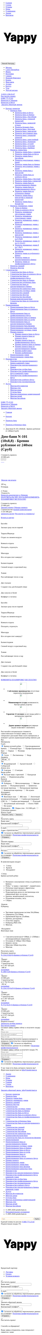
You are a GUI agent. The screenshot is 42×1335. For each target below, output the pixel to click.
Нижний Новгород (13, 78)
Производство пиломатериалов (18, 1183)
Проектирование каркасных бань (19, 1169)
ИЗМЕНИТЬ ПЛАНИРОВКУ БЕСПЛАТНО (20, 498)
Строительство (12, 1107)
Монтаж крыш (11, 1196)
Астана (8, 84)
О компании (10, 11)
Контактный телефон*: (10, 823)
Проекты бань (11, 1096)
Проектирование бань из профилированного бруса (16, 1155)
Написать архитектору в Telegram (14, 495)
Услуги (8, 1191)
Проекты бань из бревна (24, 115)
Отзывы (9, 7)
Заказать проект (7, 507)
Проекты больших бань (24, 127)
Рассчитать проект (8, 96)
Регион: (4, 851)
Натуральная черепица (29, 788)
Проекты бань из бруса (24, 113)
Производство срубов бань (16, 1179)
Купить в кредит (7, 518)
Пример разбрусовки (23, 351)
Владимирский (10, 764)
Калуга (8, 86)
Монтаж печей (11, 1204)
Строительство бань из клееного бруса (21, 1115)
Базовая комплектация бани (17, 1136)
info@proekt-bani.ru (29, 1090)
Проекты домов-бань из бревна (27, 164)
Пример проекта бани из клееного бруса (25, 337)
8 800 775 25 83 (7, 98)
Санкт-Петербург (12, 70)
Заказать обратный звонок (11, 105)
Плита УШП (33, 804)
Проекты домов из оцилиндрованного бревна (25, 259)
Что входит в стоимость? (25, 514)
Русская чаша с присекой (14, 775)
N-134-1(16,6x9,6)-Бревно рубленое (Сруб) (18, 988)
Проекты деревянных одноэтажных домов (23, 217)
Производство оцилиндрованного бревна (22, 1173)
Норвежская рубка (16, 777)
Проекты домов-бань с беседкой (27, 179)
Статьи (8, 5)
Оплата (8, 1274)
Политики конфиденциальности (25, 835)
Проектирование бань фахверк (18, 1167)
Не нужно (30, 790)
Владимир (10, 74)
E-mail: (3, 828)
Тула (7, 88)
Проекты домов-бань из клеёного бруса (24, 176)
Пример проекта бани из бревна (27, 344)
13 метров (19, 770)
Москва (9, 68)
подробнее (5, 970)
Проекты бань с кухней (24, 144)
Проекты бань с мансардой (25, 131)
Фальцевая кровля (17, 786)
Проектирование (12, 1140)
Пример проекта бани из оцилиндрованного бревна (25, 348)
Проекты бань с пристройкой (26, 140)
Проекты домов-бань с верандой (28, 181)
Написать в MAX (8, 102)
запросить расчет (7, 514)
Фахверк (21, 751)
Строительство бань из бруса (17, 1113)
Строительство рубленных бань (18, 1121)
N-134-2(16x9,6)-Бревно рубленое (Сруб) (17, 955)
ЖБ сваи (23, 797)
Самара (8, 76)
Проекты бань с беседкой (25, 129)
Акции (8, 13)
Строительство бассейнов (16, 1131)
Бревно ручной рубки (13, 746)
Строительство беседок (15, 1129)
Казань (8, 80)
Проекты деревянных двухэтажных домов (23, 213)
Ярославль (10, 82)
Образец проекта (20, 507)
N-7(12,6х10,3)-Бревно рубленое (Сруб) (16, 1005)
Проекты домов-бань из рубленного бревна (24, 192)
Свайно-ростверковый (20, 801)
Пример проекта (12, 1160)
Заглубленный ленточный (14, 804)
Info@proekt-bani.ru (29, 1070)
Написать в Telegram (9, 100)
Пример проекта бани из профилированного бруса (25, 341)
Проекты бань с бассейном (25, 117)
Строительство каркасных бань (18, 1133)
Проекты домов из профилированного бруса (25, 263)
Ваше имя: (5, 821)
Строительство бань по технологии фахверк (23, 1138)
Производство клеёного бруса (18, 1185)
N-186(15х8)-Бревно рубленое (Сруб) (15, 972)
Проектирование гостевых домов (19, 1146)
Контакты (9, 15)
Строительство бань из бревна (18, 1111)
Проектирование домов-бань (17, 1165)
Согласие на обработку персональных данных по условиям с (20, 834)
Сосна (6, 755)
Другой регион (12, 90)
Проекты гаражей (13, 1102)
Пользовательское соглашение (18, 1212)
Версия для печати (8, 480)
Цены (8, 9)
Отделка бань (11, 1198)
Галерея (9, 3)
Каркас (11, 751)
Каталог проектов (13, 1094)
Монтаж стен (11, 1202)
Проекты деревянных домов (17, 1100)
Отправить (5, 1043)
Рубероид (8, 783)
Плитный (37, 801)
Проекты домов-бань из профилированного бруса (25, 188)
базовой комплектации (22, 510)
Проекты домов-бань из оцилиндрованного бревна (25, 184)
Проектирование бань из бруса (18, 1150)
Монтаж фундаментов (14, 1193)
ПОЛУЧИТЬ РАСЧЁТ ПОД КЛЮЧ (15, 497)
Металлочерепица (22, 783)
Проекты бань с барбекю (25, 148)
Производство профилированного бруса (22, 1181)
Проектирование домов (15, 1162)
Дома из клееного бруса (24, 210)
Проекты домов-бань (14, 1098)
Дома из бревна (21, 208)
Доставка (9, 1272)
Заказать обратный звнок (11, 1090)
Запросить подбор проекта (11, 1023)
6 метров (7, 770)
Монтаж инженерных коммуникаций (20, 1200)
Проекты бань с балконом (25, 142)
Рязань (8, 72)
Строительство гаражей (15, 1127)
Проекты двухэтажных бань (26, 133)
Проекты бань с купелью (25, 146)
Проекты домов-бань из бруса (27, 154)
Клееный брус (16, 748)
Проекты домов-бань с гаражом (27, 152)
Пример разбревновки (24, 353)
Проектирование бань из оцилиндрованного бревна (16, 1143)
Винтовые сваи (10, 797)
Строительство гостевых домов (18, 1109)
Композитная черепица (13, 790)
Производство (11, 1171)
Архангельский (26, 764)
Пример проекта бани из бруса (27, 334)
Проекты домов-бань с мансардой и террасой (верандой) (24, 197)
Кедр (29, 755)
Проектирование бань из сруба (18, 1152)
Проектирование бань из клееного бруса (22, 1158)
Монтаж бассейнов (13, 1206)
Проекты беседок (12, 1104)
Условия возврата (12, 1276)
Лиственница (18, 755)
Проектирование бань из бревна (18, 1148)
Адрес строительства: (9, 830)
